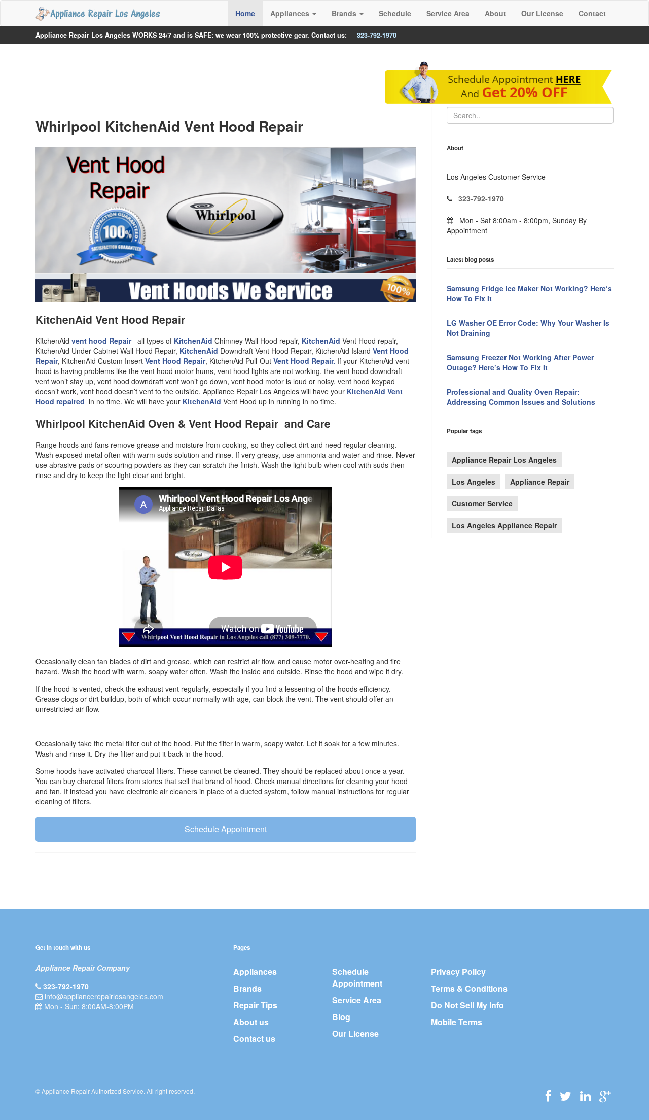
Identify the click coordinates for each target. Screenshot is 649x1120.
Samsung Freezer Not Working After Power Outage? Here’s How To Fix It (520, 362)
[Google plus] (605, 1096)
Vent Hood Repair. (304, 361)
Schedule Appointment (226, 829)
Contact (592, 13)
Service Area (448, 13)
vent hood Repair (102, 340)
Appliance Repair (539, 482)
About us (251, 1022)
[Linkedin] (585, 1096)
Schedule (395, 13)
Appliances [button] (290, 13)
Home (245, 13)
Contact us (254, 1038)
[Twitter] (565, 1096)
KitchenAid (193, 340)
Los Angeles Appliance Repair (504, 525)
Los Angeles (473, 482)
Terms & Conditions (469, 988)
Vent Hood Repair (175, 361)
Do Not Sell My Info (467, 1005)
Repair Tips (255, 1005)
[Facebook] (548, 1096)
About (495, 13)
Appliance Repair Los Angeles (504, 460)
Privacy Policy (458, 971)
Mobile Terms (456, 1022)
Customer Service (482, 503)
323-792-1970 (376, 35)
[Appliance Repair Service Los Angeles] (97, 13)
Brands (247, 988)
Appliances (255, 971)
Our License (542, 13)
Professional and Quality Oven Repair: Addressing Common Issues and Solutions (521, 397)
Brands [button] (345, 13)
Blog (341, 1017)
